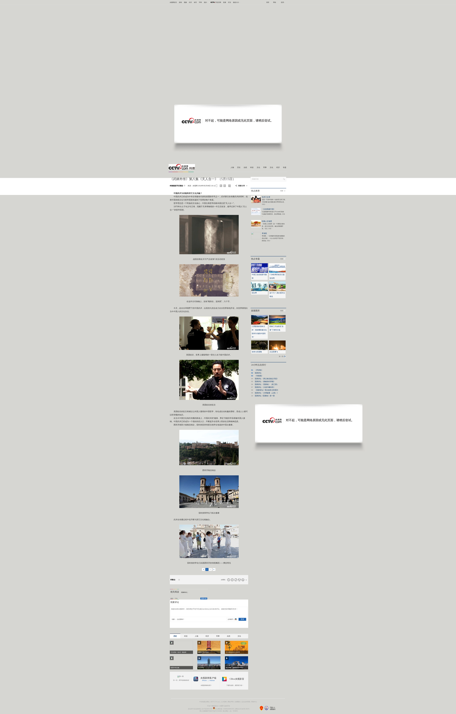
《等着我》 (259, 376)
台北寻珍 (201, 667)
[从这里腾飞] (277, 349)
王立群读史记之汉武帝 (233, 652)
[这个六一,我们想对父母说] (277, 290)
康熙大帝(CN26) (203, 652)
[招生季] (259, 290)
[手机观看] (216, 185)
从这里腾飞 (274, 352)
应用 (282, 2)
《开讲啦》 (259, 370)
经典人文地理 (267, 221)
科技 (252, 167)
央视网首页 (173, 2)
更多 (281, 191)
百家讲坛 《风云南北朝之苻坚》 (266, 379)
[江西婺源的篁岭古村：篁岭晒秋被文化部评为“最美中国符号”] (259, 324)
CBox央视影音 (237, 679)
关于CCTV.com (215, 702)
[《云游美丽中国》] (256, 214)
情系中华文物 (175, 667)
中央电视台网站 (204, 702)
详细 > (264, 204)
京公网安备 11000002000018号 (224, 709)
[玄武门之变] (256, 202)
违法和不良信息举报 (194, 709)
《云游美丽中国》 (268, 209)
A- (221, 186)
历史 (238, 167)
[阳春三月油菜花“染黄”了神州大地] (277, 324)
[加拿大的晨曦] (259, 349)
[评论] (229, 185)
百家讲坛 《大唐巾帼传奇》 (265, 387)
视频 (185, 2)
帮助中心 (254, 702)
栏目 (229, 2)
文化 (258, 167)
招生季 (254, 293)
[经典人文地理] (256, 227)
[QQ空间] (232, 579)
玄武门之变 (266, 197)
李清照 (264, 233)
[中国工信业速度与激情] (259, 272)
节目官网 (218, 2)
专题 (284, 167)
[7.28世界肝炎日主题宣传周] (277, 272)
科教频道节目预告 (176, 186)
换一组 (281, 356)
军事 (200, 2)
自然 (245, 167)
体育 (195, 2)
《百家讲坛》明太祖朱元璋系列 (266, 390)
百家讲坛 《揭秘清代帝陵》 (265, 381)
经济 (190, 2)
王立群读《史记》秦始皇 (178, 652)
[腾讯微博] (242, 579)
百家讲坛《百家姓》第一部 (265, 396)
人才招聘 (224, 702)
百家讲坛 (258, 373)
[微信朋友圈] (235, 579)
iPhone (204, 680)
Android (212, 680)
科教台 (172, 580)
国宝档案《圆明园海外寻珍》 (235, 667)
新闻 (180, 2)
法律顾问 (237, 702)
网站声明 (230, 702)
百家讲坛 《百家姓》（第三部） (266, 384)
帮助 (274, 2)
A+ (225, 186)
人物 (232, 167)
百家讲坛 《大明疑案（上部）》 (266, 393)
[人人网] (239, 579)
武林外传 (184, 592)
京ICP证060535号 (206, 709)
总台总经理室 (246, 702)
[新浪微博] (228, 579)
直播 (224, 2)
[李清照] (256, 239)
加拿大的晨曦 (257, 352)
